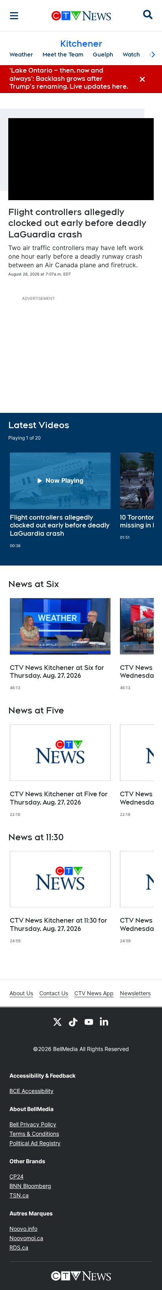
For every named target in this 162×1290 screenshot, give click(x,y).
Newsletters (135, 993)
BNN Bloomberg (30, 1185)
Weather (21, 54)
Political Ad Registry (35, 1143)
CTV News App (94, 993)
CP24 (16, 1176)
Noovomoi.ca (26, 1238)
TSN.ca (19, 1195)
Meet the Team (62, 54)
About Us (21, 993)
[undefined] (60, 500)
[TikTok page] (73, 1021)
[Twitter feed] (57, 1021)
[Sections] (14, 16)
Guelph (103, 54)
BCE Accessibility (31, 1090)
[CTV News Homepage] (81, 15)
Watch (131, 54)
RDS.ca (18, 1247)
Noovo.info (23, 1228)
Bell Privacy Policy (32, 1124)
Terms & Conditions (34, 1133)
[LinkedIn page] (104, 1021)
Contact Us (53, 993)
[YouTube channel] (89, 1021)
